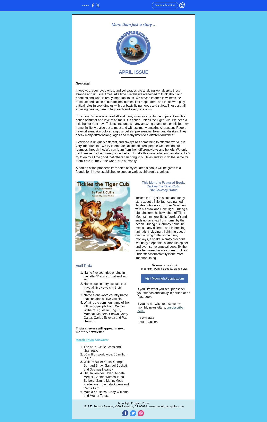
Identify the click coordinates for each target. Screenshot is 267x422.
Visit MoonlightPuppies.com (164, 278)
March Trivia (85, 340)
